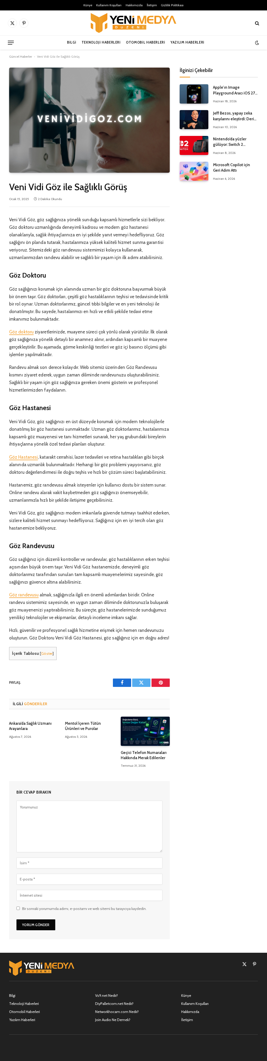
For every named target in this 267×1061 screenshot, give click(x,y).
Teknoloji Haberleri (101, 42)
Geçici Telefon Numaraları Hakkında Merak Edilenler (144, 755)
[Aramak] (256, 23)
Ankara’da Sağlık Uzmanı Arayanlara (30, 726)
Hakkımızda (134, 5)
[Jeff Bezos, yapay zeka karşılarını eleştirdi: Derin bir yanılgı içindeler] (194, 119)
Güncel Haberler (20, 56)
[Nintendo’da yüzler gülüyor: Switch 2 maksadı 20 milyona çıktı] (194, 145)
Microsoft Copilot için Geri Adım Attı (231, 168)
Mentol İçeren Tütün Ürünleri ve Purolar (83, 726)
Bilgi (71, 42)
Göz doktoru (21, 331)
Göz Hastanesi (23, 457)
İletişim (152, 5)
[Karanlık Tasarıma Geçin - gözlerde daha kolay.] (256, 42)
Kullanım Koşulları (109, 5)
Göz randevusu (24, 594)
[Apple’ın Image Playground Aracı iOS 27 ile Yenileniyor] (194, 93)
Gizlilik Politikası (172, 5)
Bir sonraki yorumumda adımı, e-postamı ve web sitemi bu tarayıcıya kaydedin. (84, 908)
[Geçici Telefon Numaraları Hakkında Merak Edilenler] (145, 731)
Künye (87, 5)
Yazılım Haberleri (187, 42)
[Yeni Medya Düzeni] (133, 22)
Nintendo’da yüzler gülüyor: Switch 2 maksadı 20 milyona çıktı (235, 142)
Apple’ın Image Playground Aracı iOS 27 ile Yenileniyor (234, 90)
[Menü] (11, 43)
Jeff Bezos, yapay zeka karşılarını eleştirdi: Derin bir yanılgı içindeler (234, 116)
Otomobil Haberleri (145, 42)
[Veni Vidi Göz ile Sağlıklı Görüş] (89, 120)
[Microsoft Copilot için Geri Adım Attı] (194, 171)
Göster (46, 653)
